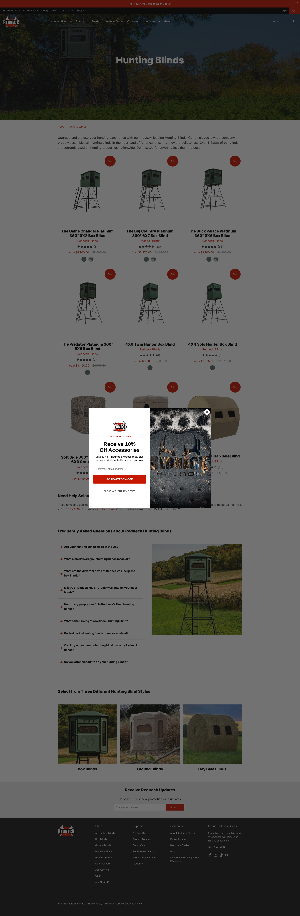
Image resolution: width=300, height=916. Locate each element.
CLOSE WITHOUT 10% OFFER (119, 491)
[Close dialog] (207, 412)
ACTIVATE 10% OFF (119, 479)
